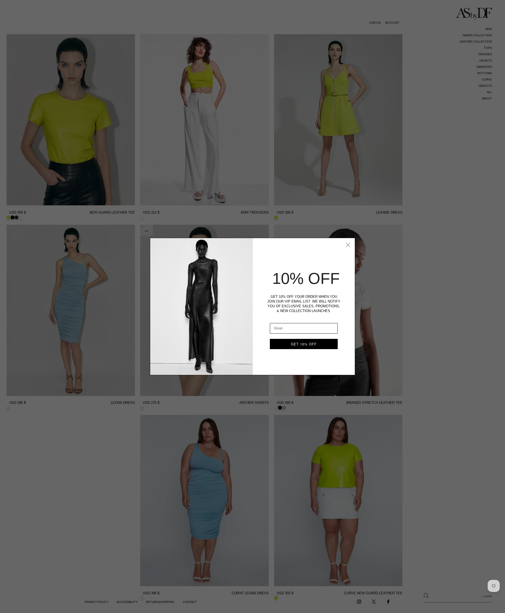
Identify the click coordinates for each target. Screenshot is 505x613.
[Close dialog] (348, 245)
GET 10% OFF (304, 343)
